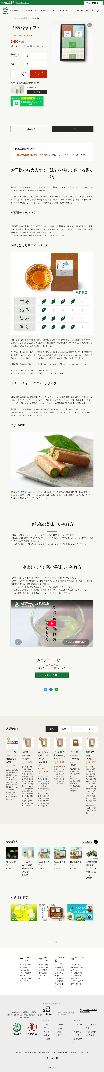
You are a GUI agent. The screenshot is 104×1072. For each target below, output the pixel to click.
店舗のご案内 (84, 1052)
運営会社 (18, 1052)
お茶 (46, 1025)
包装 (12, 64)
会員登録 (80, 10)
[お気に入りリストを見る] (93, 10)
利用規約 (73, 1052)
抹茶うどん (61, 1035)
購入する (37, 92)
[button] (17, 36)
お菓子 (60, 1025)
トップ (12, 18)
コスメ (60, 1028)
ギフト (19, 18)
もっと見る (87, 842)
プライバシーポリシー (60, 1052)
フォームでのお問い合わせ (88, 1011)
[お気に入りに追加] (24, 74)
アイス (46, 1028)
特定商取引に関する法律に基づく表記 (37, 1052)
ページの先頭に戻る (52, 942)
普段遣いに (26, 18)
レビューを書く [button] (52, 675)
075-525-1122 (49, 1010)
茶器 (59, 1032)
